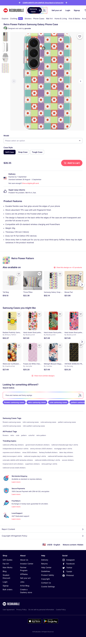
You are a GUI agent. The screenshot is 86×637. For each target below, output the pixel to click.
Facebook (70, 564)
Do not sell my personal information (41, 609)
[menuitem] (5, 18)
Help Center (46, 567)
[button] (43, 3)
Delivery (44, 560)
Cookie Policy (61, 609)
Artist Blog (24, 586)
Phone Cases (38, 18)
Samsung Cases (10, 418)
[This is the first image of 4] (14, 81)
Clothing (16, 18)
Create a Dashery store (26, 591)
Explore (5, 18)
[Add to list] (79, 36)
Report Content (8, 529)
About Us (24, 560)
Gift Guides (7, 560)
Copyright (45, 579)
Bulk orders (7, 589)
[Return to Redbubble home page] (14, 10)
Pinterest (70, 575)
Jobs (22, 582)
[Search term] (44, 10)
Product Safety (47, 575)
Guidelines (45, 571)
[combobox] (36, 10)
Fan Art (6, 564)
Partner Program (23, 569)
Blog (4, 571)
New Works (7, 567)
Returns (44, 564)
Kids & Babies (74, 18)
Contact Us (46, 583)
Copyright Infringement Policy (14, 536)
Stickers (28, 18)
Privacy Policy (21, 609)
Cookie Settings (48, 587)
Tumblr (69, 571)
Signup (6, 586)
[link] (14, 402)
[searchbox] (43, 395)
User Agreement (9, 609)
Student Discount (6, 576)
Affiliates (24, 574)
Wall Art (49, 18)
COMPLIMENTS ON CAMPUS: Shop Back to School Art (43, 3)
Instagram (70, 560)
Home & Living (61, 18)
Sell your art (25, 578)
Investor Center (26, 564)
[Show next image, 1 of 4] (80, 81)
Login (5, 582)
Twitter (69, 567)
